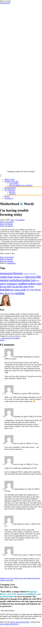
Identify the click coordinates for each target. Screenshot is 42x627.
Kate (12, 220)
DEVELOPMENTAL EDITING (21, 185)
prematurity (12, 283)
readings (32, 283)
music (37, 280)
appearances (6, 273)
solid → (3, 340)
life (39, 276)
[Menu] (1, 175)
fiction (17, 277)
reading (22, 283)
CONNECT (8, 198)
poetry (3, 283)
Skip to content (5, 1)
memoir (4, 280)
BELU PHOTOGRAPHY (20, 622)
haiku (22, 277)
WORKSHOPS (10, 188)
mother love (29, 280)
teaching (5, 289)
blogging (18, 273)
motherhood (11, 263)
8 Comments (20, 220)
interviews (30, 276)
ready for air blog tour (17, 286)
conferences (33, 273)
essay (11, 276)
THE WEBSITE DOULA (9, 624)
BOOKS (12, 192)
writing (20, 293)
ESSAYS (12, 194)
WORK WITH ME (11, 181)
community (26, 273)
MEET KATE (9, 179)
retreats (31, 286)
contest (3, 276)
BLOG (7, 196)
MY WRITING (10, 190)
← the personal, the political (10, 338)
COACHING (14, 183)
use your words (18, 289)
